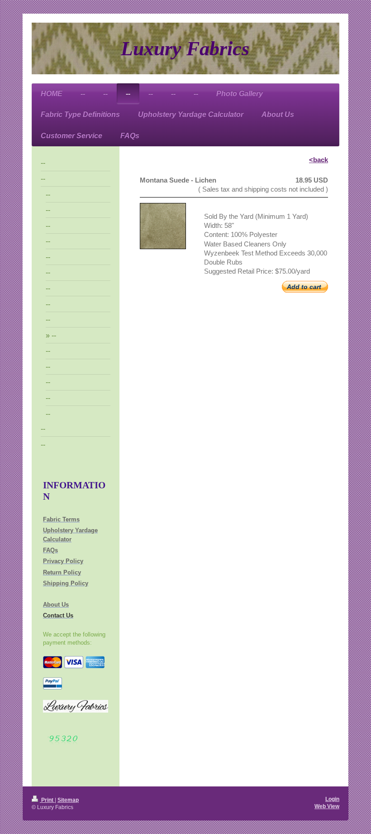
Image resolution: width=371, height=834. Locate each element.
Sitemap (68, 800)
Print (47, 800)
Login (332, 799)
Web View (326, 806)
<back (318, 160)
